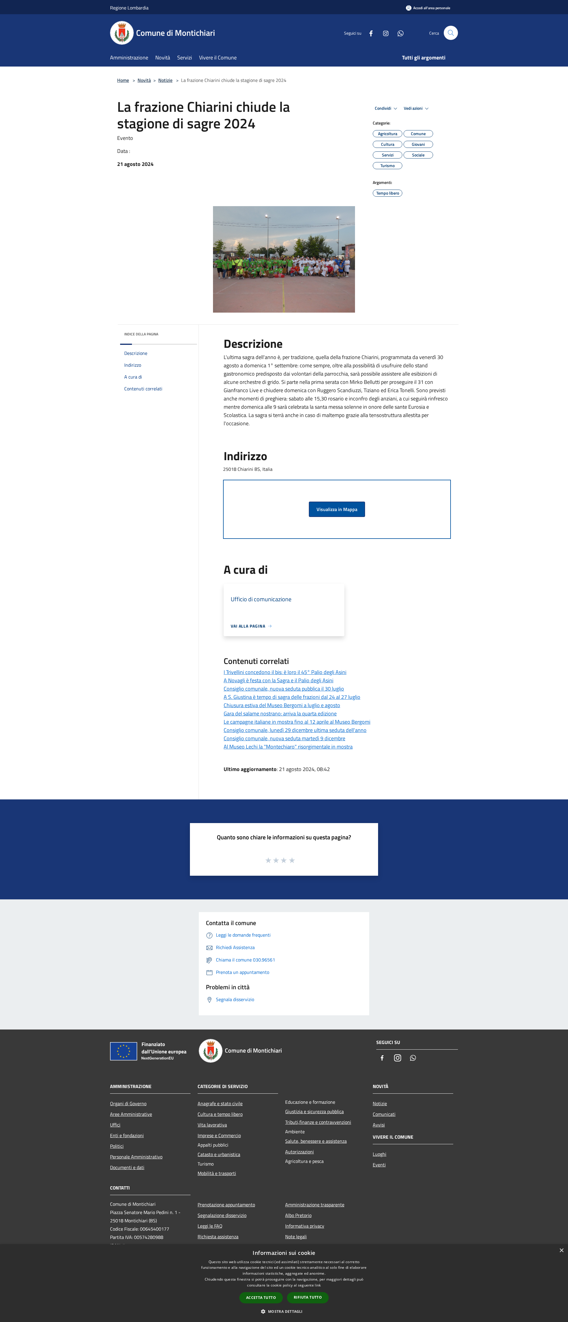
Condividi (383, 108)
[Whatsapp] (398, 33)
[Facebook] (369, 33)
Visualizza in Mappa (337, 509)
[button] (283, 1311)
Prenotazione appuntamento (226, 1204)
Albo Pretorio (298, 1215)
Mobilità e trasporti (217, 1173)
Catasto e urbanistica (219, 1154)
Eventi (379, 1164)
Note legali (296, 1236)
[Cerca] (451, 33)
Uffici (115, 1124)
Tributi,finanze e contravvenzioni (318, 1122)
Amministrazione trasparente (314, 1204)
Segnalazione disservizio (222, 1215)
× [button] (561, 1250)
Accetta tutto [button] (261, 1297)
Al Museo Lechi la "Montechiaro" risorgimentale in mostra (288, 747)
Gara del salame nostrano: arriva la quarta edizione (280, 713)
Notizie (165, 80)
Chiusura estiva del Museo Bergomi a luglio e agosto (282, 705)
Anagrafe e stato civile (220, 1103)
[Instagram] (383, 33)
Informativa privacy (304, 1225)
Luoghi (379, 1154)
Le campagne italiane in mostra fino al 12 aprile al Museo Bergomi (297, 722)
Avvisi (379, 1124)
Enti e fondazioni (127, 1135)
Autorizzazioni (299, 1151)
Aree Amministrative (131, 1114)
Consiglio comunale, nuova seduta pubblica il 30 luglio (284, 689)
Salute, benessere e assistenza (316, 1141)
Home (123, 80)
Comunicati (384, 1114)
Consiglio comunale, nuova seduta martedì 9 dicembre (284, 738)
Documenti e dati (127, 1167)
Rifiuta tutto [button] (308, 1297)
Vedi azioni (413, 108)
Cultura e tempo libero (220, 1114)
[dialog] (284, 1283)
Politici (117, 1146)
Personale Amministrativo (136, 1156)
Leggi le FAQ (210, 1225)
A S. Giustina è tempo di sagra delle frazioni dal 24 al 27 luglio (292, 697)
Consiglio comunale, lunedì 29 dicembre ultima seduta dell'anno (295, 730)
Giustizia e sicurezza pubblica (314, 1111)
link (318, 1285)
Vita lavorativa (212, 1124)
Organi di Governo (128, 1103)
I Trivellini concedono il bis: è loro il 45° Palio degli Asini (285, 672)
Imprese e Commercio (219, 1135)
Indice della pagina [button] (141, 334)
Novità (144, 80)
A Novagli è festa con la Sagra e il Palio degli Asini (278, 680)
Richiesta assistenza (218, 1236)
